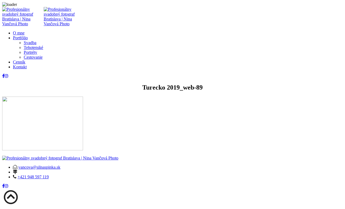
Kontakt (20, 67)
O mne (19, 33)
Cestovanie (33, 57)
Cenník (19, 62)
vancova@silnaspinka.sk (39, 167)
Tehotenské (33, 47)
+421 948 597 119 (33, 177)
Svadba (30, 42)
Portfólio (20, 38)
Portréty (30, 52)
